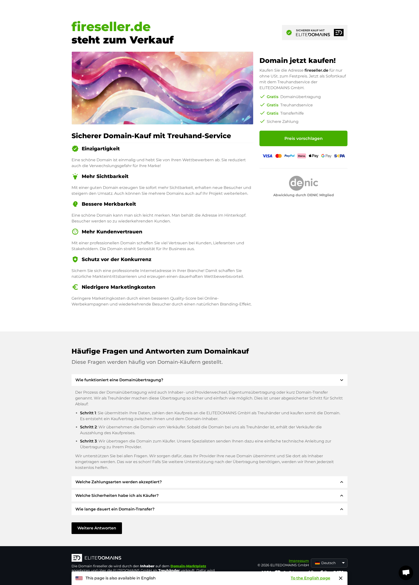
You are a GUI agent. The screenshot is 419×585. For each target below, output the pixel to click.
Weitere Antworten (96, 528)
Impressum (299, 561)
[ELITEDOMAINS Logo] (144, 558)
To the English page (310, 578)
